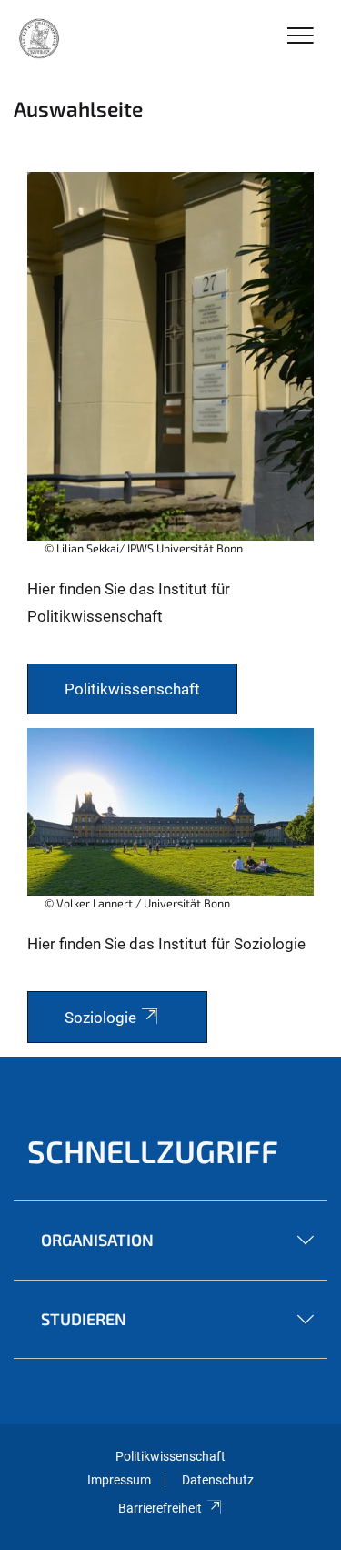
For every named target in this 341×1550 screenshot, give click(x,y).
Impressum (119, 1480)
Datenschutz (218, 1480)
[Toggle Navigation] (300, 37)
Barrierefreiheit (160, 1508)
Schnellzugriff (152, 1151)
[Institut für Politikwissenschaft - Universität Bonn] (38, 38)
